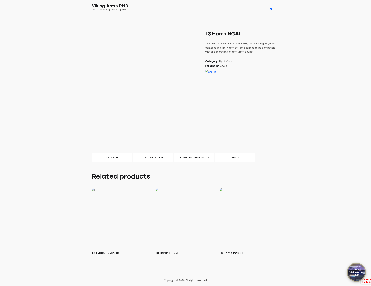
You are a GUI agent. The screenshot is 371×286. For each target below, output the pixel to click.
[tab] (112, 157)
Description (112, 157)
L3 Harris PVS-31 (231, 253)
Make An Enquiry (153, 157)
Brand (235, 157)
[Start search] (277, 7)
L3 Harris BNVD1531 (105, 253)
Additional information (194, 157)
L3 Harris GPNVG (168, 253)
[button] (117, 217)
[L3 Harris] (210, 72)
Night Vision (225, 61)
